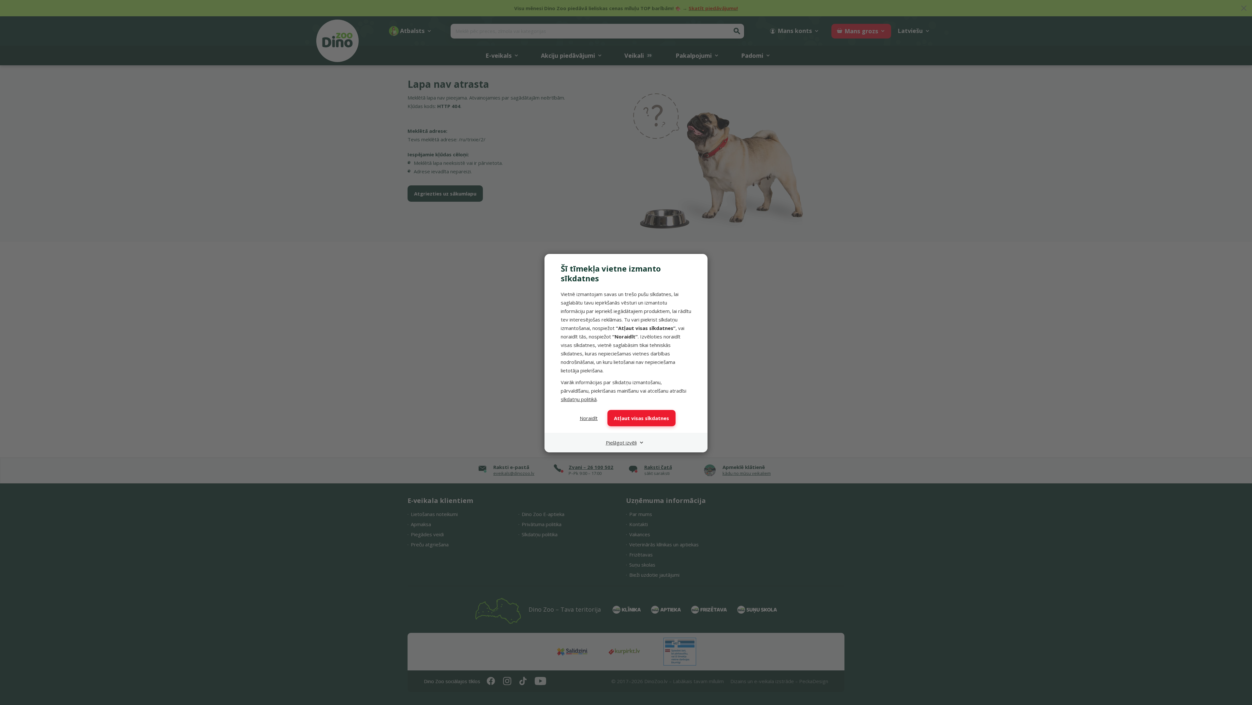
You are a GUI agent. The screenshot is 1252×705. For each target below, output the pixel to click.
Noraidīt (589, 418)
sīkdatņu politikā (579, 399)
